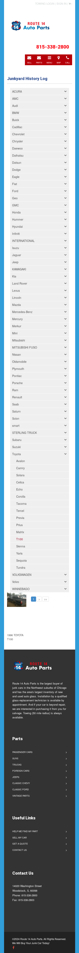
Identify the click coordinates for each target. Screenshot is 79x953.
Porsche (17, 383)
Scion (15, 418)
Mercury (17, 319)
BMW (15, 113)
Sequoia (21, 560)
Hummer (17, 219)
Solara (20, 475)
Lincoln (16, 298)
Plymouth (18, 369)
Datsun (16, 162)
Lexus (16, 290)
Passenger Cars (22, 752)
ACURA (17, 91)
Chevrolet (18, 134)
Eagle (15, 177)
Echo (19, 489)
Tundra (20, 567)
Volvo (15, 582)
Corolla (20, 496)
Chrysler (17, 141)
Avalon (20, 461)
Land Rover (19, 283)
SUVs (15, 758)
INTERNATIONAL (23, 241)
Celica (20, 482)
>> (45, 599)
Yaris (19, 553)
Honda (16, 212)
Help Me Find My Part (25, 831)
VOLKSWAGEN (21, 575)
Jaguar (16, 255)
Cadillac (17, 127)
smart (15, 425)
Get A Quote (20, 843)
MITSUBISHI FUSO (24, 347)
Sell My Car (19, 837)
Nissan (16, 354)
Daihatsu (17, 155)
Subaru (16, 440)
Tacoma (21, 503)
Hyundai (17, 226)
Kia (14, 276)
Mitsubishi (18, 340)
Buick (15, 120)
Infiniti (16, 234)
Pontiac (17, 376)
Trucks (16, 764)
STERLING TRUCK (24, 433)
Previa (20, 518)
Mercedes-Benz (22, 312)
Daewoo (17, 148)
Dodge (16, 170)
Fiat (14, 184)
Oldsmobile (19, 362)
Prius (19, 525)
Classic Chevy (21, 783)
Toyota (16, 454)
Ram (15, 390)
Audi (15, 106)
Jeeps (15, 777)
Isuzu (15, 248)
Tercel (20, 511)
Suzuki (16, 447)
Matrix (20, 532)
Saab (15, 404)
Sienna (20, 546)
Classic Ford (20, 789)
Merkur (16, 326)
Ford (15, 191)
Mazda (16, 305)
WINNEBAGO (21, 589)
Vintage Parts (21, 795)
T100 (19, 539)
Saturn (16, 411)
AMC (15, 98)
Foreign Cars (20, 770)
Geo (15, 198)
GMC (15, 205)
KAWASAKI (19, 269)
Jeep (15, 262)
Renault (17, 397)
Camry (20, 468)
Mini (14, 333)
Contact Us (19, 849)
